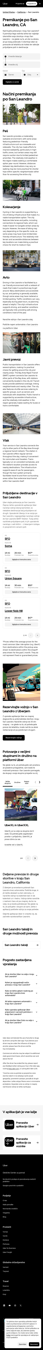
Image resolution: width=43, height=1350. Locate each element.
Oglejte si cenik (12, 82)
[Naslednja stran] (37, 635)
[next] (39, 782)
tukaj (8, 1335)
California (21, 12)
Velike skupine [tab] (8, 782)
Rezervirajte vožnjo (14, 738)
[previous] (35, 782)
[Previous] (28, 858)
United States (9, 12)
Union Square (13, 578)
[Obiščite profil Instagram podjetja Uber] (15, 1305)
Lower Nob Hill (14, 610)
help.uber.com (13, 1069)
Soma (8, 546)
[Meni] (40, 4)
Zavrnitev (22, 1344)
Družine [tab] (17, 782)
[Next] (35, 858)
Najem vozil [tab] (26, 782)
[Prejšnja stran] (30, 635)
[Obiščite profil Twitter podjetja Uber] (20, 1305)
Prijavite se (20, 4)
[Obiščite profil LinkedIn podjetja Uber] (4, 1305)
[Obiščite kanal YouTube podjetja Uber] (9, 1305)
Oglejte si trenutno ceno (21, 559)
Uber (5, 3)
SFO (7, 538)
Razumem (34, 1344)
